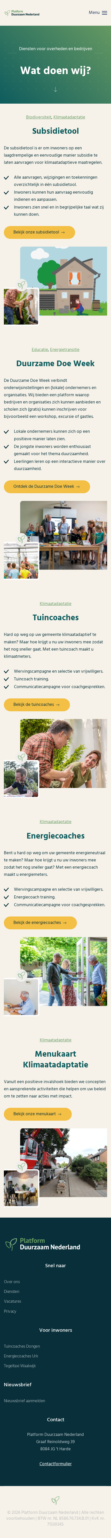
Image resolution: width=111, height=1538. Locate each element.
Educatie (40, 350)
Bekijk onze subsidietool (36, 232)
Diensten (11, 1292)
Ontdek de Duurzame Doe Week (43, 486)
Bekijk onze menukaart (34, 1114)
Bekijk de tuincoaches (33, 704)
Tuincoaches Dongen (22, 1346)
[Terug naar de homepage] (22, 13)
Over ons (12, 1282)
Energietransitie (65, 350)
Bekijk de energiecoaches (37, 922)
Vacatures (12, 1301)
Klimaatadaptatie (69, 117)
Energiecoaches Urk (21, 1356)
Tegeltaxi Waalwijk (20, 1366)
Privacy (10, 1311)
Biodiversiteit (38, 117)
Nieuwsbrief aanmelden (24, 1401)
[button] (98, 13)
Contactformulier (55, 1464)
